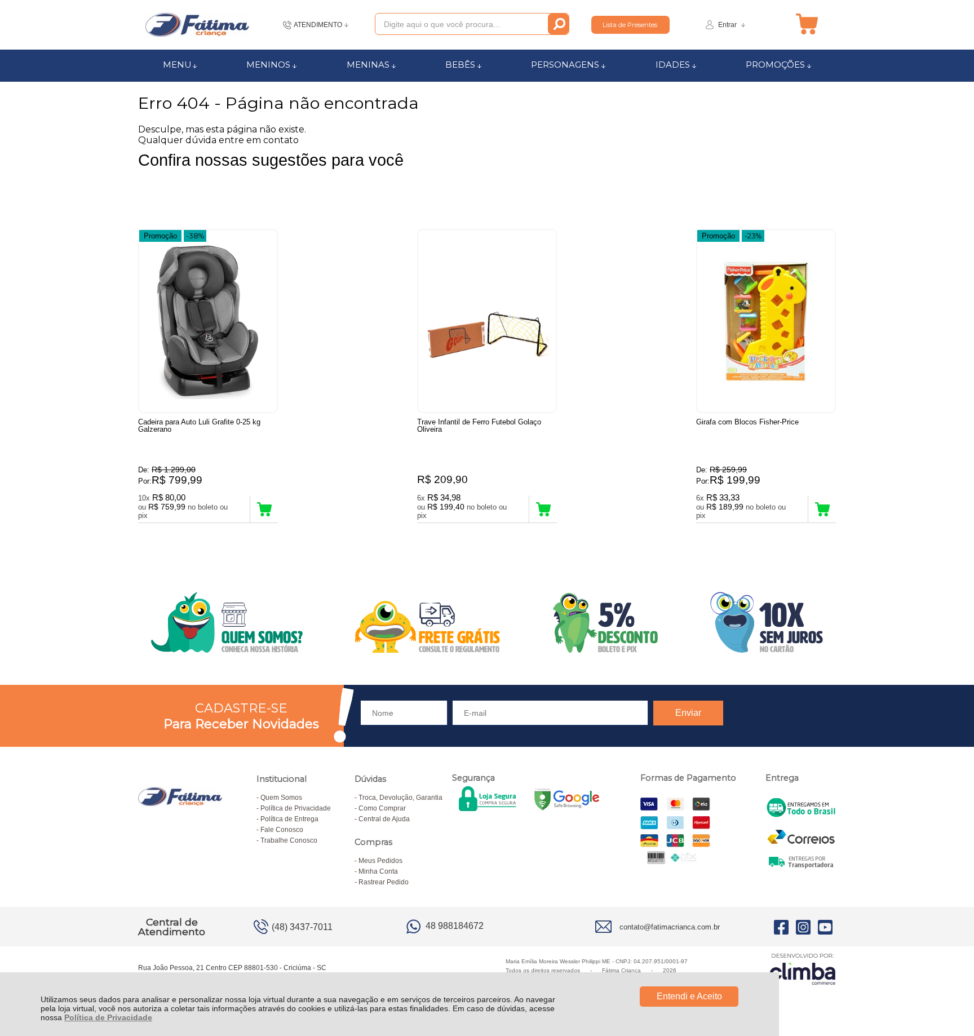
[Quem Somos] (487, 622)
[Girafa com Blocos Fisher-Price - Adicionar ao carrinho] (822, 509)
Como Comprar (382, 808)
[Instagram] (803, 926)
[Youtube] (825, 926)
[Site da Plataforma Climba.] (802, 968)
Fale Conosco (281, 830)
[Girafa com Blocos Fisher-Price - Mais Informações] (766, 321)
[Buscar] (558, 24)
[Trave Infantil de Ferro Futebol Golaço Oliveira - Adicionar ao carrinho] (543, 509)
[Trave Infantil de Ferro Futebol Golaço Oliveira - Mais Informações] (487, 321)
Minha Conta (378, 871)
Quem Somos (281, 798)
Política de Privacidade (108, 1017)
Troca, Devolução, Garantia (400, 798)
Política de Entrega (289, 819)
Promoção (160, 236)
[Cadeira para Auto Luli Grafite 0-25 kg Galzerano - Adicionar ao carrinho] (264, 509)
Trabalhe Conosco (288, 840)
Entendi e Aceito (689, 996)
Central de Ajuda (384, 819)
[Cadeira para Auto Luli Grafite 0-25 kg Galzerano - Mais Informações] (208, 321)
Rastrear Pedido (383, 882)
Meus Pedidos (380, 861)
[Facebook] (781, 926)
